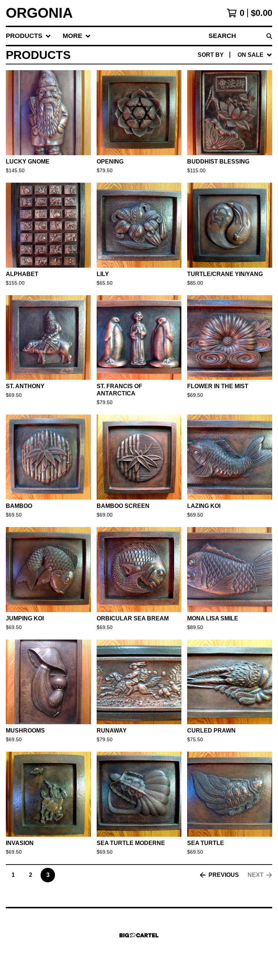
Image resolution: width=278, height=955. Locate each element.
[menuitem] (28, 36)
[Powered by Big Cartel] (139, 935)
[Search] (269, 36)
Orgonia (39, 13)
